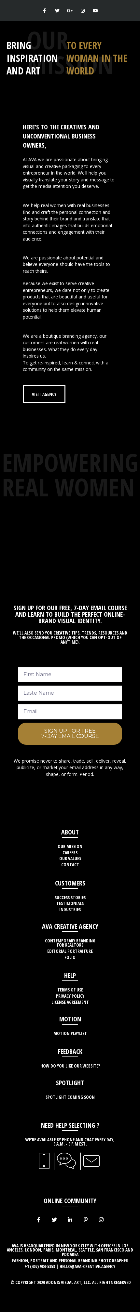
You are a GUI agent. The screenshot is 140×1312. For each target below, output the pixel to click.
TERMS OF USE (70, 990)
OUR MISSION (70, 846)
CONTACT (70, 864)
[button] (44, 394)
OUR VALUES (70, 858)
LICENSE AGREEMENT (70, 1002)
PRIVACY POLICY (70, 996)
